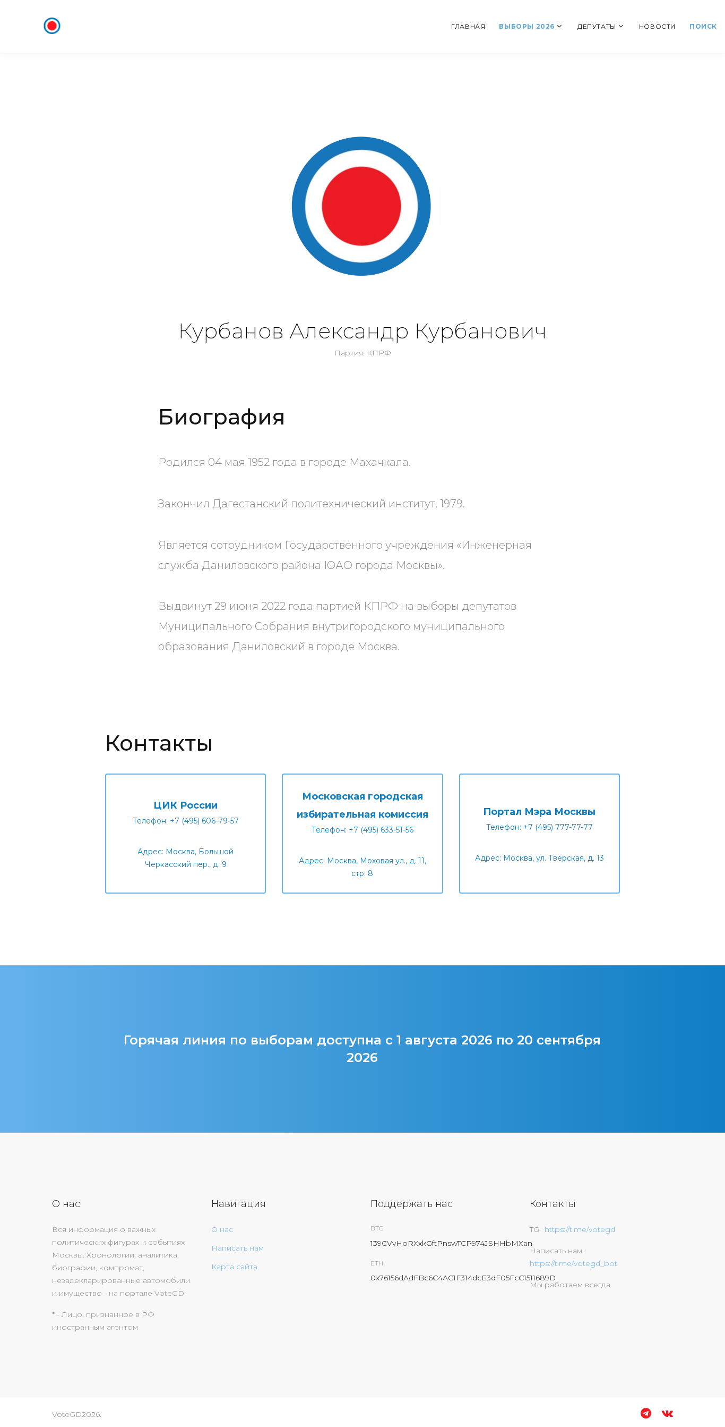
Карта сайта (234, 1266)
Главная (468, 26)
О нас (222, 1229)
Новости (657, 26)
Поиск (703, 26)
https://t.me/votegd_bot (573, 1263)
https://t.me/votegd (580, 1229)
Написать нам (237, 1248)
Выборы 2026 (527, 26)
